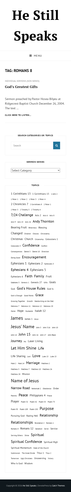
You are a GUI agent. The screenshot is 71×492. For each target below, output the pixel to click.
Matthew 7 (25, 369)
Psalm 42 (33, 402)
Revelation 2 (39, 423)
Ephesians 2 (35, 263)
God (13, 288)
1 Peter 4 (41, 199)
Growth (30, 301)
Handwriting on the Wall (44, 301)
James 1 (29, 318)
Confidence (30, 245)
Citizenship (39, 239)
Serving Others (17, 435)
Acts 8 (52, 215)
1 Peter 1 (14, 199)
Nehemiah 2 (36, 388)
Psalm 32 (24, 402)
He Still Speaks (29, 485)
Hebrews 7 (15, 306)
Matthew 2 (45, 363)
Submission (15, 453)
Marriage (33, 362)
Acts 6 (45, 215)
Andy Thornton (43, 221)
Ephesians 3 (49, 264)
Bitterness (33, 228)
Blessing (42, 227)
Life (41, 348)
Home (13, 311)
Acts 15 (20, 222)
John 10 (55, 327)
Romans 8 (14, 429)
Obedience (47, 388)
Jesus (36, 319)
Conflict (44, 246)
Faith (28, 276)
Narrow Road (20, 388)
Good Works (29, 295)
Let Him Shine (23, 348)
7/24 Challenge (22, 215)
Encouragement (34, 257)
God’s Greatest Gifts (21, 86)
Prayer (15, 401)
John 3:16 (46, 327)
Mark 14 (21, 363)
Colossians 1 (51, 239)
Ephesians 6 (17, 276)
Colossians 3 (16, 246)
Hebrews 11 (26, 306)
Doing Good (15, 258)
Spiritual (37, 434)
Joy (25, 341)
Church (29, 239)
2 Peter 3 (14, 210)
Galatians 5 (15, 282)
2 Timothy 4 (36, 210)
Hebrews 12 (37, 306)
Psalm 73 (51, 402)
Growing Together (18, 301)
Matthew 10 (36, 369)
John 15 (25, 334)
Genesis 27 (36, 282)
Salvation (38, 429)
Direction (45, 251)
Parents (14, 396)
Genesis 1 (25, 282)
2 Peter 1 (47, 204)
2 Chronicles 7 (19, 204)
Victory (50, 458)
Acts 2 (38, 215)
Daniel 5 (27, 251)
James (17, 318)
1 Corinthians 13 (21, 193)
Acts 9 (13, 222)
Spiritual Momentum (21, 447)
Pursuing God (18, 415)
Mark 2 (13, 363)
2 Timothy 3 (24, 210)
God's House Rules (31, 288)
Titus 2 (48, 453)
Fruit (49, 276)
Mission (26, 373)
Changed (16, 233)
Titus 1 (40, 452)
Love (36, 355)
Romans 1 (50, 423)
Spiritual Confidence (26, 441)
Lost (29, 356)
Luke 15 (53, 356)
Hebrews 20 (48, 306)
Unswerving (40, 458)
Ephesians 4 (19, 269)
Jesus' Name (22, 326)
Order (56, 388)
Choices (36, 234)
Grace (39, 295)
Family (39, 276)
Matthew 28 (15, 374)
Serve (46, 429)
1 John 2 (54, 194)
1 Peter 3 (32, 199)
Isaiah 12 (40, 311)
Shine (27, 435)
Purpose (47, 408)
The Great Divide (28, 453)
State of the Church (41, 448)
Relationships (22, 422)
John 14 (14, 335)
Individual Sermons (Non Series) (22, 81)
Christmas (17, 239)
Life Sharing (18, 356)
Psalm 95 (14, 409)
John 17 (43, 335)
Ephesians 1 (19, 263)
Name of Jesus (25, 380)
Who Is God (17, 463)
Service (53, 428)
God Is (50, 288)
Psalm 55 (42, 402)
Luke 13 (45, 356)
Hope (20, 311)
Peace (23, 394)
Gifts (46, 282)
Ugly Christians (26, 458)
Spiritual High (51, 442)
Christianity (45, 234)
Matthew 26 (47, 369)
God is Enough (16, 295)
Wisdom (28, 463)
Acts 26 (28, 222)
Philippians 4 (37, 395)
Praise (49, 396)
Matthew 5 (15, 369)
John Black (52, 335)
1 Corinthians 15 (40, 193)
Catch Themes (58, 485)
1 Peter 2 (23, 199)
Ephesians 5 (38, 270)
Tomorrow (15, 458)
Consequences (16, 251)
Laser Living (35, 341)
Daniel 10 (36, 251)
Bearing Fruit (19, 227)
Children (27, 234)
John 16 (35, 335)
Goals (52, 282)
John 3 (38, 327)
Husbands (29, 311)
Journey (16, 341)
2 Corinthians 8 (36, 204)
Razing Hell (32, 415)
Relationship (49, 415)
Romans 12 (26, 428)
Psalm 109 (24, 409)
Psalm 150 (34, 409)
